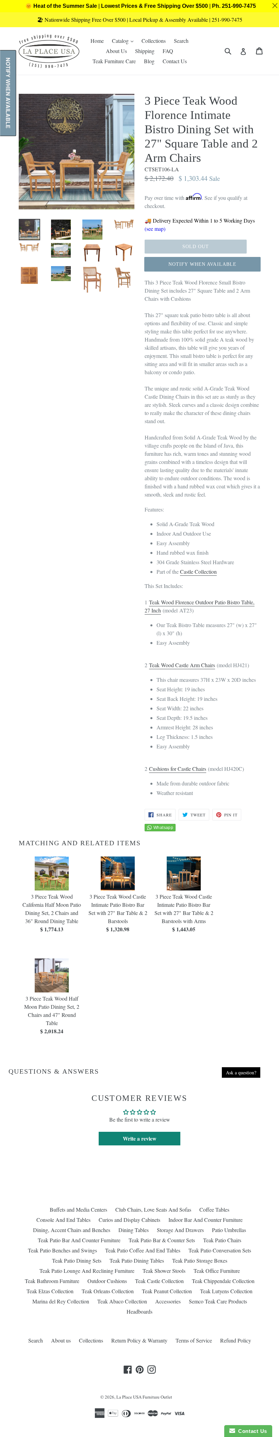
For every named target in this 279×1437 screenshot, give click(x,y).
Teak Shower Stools (164, 1270)
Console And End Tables (63, 1219)
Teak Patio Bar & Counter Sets (162, 1240)
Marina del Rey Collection (60, 1301)
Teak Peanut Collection (167, 1291)
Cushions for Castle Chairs (177, 768)
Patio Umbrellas (229, 1229)
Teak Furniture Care (114, 61)
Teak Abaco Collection (122, 1301)
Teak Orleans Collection (108, 1291)
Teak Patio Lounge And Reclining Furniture (86, 1270)
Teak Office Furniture (217, 1270)
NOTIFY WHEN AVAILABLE (202, 264)
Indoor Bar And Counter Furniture (205, 1219)
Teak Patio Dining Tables (137, 1260)
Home (97, 40)
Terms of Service (194, 1340)
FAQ (168, 50)
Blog (149, 61)
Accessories (168, 1301)
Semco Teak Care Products (218, 1301)
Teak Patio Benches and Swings (62, 1250)
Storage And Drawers (180, 1229)
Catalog (124, 40)
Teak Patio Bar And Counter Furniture (79, 1240)
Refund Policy (235, 1340)
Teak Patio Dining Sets (76, 1260)
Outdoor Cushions (107, 1280)
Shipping (144, 50)
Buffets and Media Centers (78, 1209)
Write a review (140, 1138)
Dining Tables (133, 1229)
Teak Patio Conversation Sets (219, 1250)
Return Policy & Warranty (139, 1340)
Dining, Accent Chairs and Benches (71, 1229)
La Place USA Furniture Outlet (144, 1397)
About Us (116, 50)
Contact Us (175, 61)
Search (181, 40)
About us (61, 1340)
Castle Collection (198, 571)
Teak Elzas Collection (50, 1291)
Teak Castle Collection (159, 1280)
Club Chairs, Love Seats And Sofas (153, 1209)
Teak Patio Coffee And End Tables (142, 1250)
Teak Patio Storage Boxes (199, 1260)
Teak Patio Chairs (222, 1240)
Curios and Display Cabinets (129, 1219)
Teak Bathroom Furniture (52, 1280)
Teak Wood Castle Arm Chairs (182, 665)
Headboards (139, 1311)
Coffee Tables (214, 1209)
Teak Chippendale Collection (223, 1280)
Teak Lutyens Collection (226, 1291)
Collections (154, 40)
